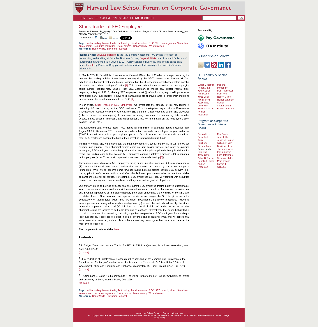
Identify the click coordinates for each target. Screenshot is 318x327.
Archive (105, 18)
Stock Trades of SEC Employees (113, 104)
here (116, 229)
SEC (151, 43)
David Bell (203, 137)
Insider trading (93, 43)
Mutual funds (109, 43)
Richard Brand (205, 146)
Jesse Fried (203, 102)
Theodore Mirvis (225, 149)
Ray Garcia (222, 134)
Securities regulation (104, 46)
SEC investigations (165, 43)
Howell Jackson (205, 108)
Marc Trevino (223, 161)
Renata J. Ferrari (206, 161)
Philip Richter (224, 152)
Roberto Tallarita (225, 108)
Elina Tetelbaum (225, 155)
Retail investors (139, 43)
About (93, 18)
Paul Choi (203, 152)
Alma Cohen (204, 93)
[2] (132, 99)
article (91, 65)
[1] (126, 85)
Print (105, 38)
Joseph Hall (223, 137)
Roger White (98, 48)
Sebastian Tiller (225, 158)
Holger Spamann (225, 100)
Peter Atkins (203, 134)
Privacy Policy (159, 318)
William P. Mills (224, 143)
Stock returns (124, 46)
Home (83, 18)
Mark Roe (222, 93)
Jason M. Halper (225, 140)
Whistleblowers (157, 46)
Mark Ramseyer (225, 90)
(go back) (84, 252)
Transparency (140, 46)
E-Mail (115, 38)
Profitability (123, 43)
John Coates (204, 90)
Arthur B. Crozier (206, 158)
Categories (120, 18)
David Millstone (225, 146)
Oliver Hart (203, 105)
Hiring (134, 18)
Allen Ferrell (204, 100)
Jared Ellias (203, 97)
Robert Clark (204, 88)
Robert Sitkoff (224, 97)
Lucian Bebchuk (206, 85)
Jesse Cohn (204, 155)
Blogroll (147, 18)
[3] (161, 157)
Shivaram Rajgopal (117, 48)
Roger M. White (148, 58)
